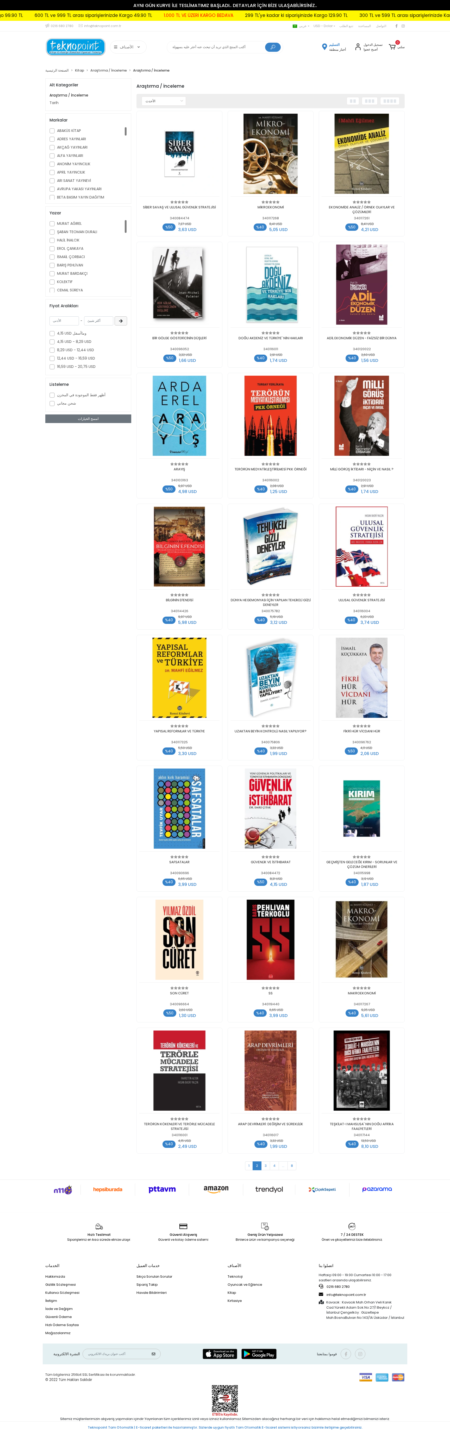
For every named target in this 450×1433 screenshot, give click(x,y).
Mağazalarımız (58, 1332)
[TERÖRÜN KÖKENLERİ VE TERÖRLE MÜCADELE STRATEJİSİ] (179, 1072)
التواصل (381, 26)
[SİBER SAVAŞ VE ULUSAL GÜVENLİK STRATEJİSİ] (179, 155)
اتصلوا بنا (326, 1265)
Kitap (232, 1292)
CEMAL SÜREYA (70, 290)
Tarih (54, 102)
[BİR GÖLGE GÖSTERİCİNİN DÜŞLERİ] (179, 286)
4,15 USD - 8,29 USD (74, 341)
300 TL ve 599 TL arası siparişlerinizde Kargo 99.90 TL (351, 15)
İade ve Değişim (59, 1308)
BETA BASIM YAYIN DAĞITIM (80, 197)
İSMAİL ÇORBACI (71, 256)
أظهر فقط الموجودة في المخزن (81, 395)
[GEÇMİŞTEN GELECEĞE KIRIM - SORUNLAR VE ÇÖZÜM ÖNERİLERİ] (362, 810)
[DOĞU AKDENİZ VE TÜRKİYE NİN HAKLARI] (270, 286)
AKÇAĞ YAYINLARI (72, 147)
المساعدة (364, 26)
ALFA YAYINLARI (70, 155)
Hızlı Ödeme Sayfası (62, 1324)
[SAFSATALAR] (179, 810)
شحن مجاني (66, 403)
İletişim (51, 1300)
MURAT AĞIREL (69, 223)
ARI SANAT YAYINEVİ (74, 180)
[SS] (270, 941)
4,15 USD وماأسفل (71, 333)
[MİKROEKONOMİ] (270, 155)
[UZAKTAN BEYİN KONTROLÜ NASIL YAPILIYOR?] (270, 679)
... (283, 1165)
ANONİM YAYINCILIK (73, 164)
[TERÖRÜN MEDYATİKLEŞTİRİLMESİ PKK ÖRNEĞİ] (270, 417)
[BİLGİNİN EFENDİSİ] (179, 548)
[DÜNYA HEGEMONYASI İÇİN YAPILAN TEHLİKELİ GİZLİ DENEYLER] (270, 548)
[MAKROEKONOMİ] (362, 941)
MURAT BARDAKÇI (72, 273)
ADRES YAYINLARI (71, 139)
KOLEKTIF (65, 281)
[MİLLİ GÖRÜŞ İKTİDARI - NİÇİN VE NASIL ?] (362, 417)
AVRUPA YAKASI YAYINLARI (79, 188)
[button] (397, 47)
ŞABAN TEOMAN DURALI (77, 231)
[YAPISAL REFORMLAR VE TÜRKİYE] (179, 679)
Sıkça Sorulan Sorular (154, 1276)
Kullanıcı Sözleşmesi (62, 1292)
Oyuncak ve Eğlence (245, 1284)
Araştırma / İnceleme (68, 95)
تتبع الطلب (346, 26)
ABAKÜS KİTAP (69, 130)
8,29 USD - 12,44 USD (75, 350)
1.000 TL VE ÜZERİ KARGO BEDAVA (132, 15)
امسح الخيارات (88, 418)
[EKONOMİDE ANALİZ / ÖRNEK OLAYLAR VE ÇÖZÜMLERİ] (362, 155)
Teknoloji (235, 1276)
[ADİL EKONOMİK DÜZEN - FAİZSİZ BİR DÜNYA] (362, 286)
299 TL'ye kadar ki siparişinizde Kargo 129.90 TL (230, 15)
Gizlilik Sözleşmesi (60, 1284)
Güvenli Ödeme (58, 1316)
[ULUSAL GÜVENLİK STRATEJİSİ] (362, 548)
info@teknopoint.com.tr (346, 1294)
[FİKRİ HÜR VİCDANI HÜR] (362, 679)
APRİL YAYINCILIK (71, 172)
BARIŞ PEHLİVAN (70, 265)
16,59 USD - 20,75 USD (76, 366)
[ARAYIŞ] (179, 417)
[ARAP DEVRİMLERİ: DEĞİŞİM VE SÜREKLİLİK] (270, 1072)
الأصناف (234, 1265)
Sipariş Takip (147, 1284)
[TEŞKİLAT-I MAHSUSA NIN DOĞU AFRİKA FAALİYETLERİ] (362, 1072)
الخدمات (52, 1265)
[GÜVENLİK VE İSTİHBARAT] (270, 810)
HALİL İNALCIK (68, 240)
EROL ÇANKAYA (70, 248)
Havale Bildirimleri (151, 1292)
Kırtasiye (235, 1300)
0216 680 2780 (338, 1286)
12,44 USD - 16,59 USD (76, 358)
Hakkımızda (55, 1276)
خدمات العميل (148, 1265)
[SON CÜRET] (179, 941)
